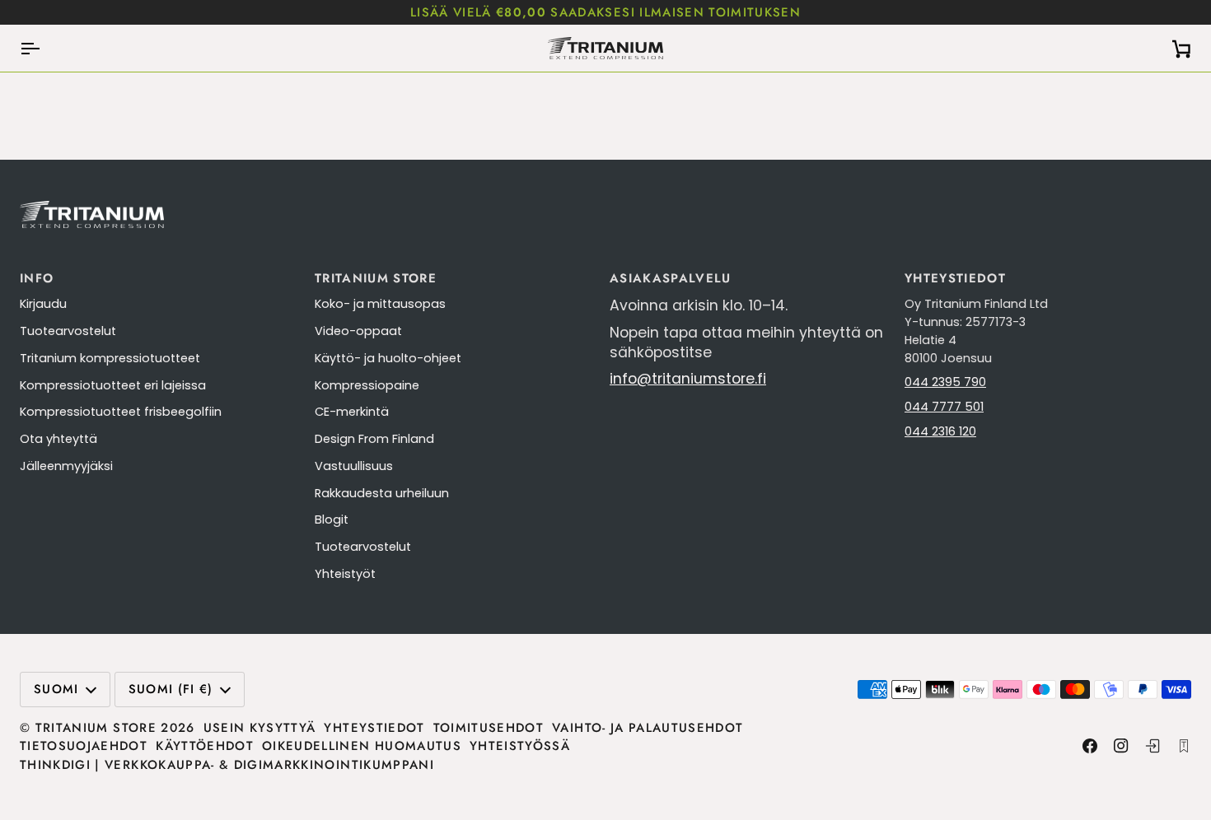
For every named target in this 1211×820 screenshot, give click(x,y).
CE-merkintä (352, 411)
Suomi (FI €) (171, 689)
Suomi (56, 689)
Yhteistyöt (345, 574)
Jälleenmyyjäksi (66, 466)
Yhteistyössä (520, 746)
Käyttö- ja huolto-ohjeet (388, 358)
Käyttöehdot (205, 746)
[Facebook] (1089, 745)
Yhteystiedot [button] (955, 278)
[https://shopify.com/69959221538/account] (1152, 745)
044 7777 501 (944, 406)
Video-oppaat (358, 331)
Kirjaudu (43, 304)
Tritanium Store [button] (376, 278)
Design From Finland (374, 439)
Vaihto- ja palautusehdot (647, 728)
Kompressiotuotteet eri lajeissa (113, 385)
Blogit (331, 519)
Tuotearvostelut (68, 331)
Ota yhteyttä (58, 439)
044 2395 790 (945, 382)
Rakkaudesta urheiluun (382, 493)
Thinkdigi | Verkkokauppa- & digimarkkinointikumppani (227, 765)
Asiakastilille (991, 12)
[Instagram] (1121, 745)
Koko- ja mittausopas (380, 304)
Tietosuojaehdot (83, 746)
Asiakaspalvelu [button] (671, 278)
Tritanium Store (96, 728)
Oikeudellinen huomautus (361, 746)
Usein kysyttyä (259, 728)
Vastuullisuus (354, 466)
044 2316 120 (940, 431)
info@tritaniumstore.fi (688, 379)
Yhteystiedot (374, 728)
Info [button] (37, 278)
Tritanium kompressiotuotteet (110, 358)
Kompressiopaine (367, 385)
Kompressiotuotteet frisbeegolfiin (121, 411)
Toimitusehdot (489, 728)
